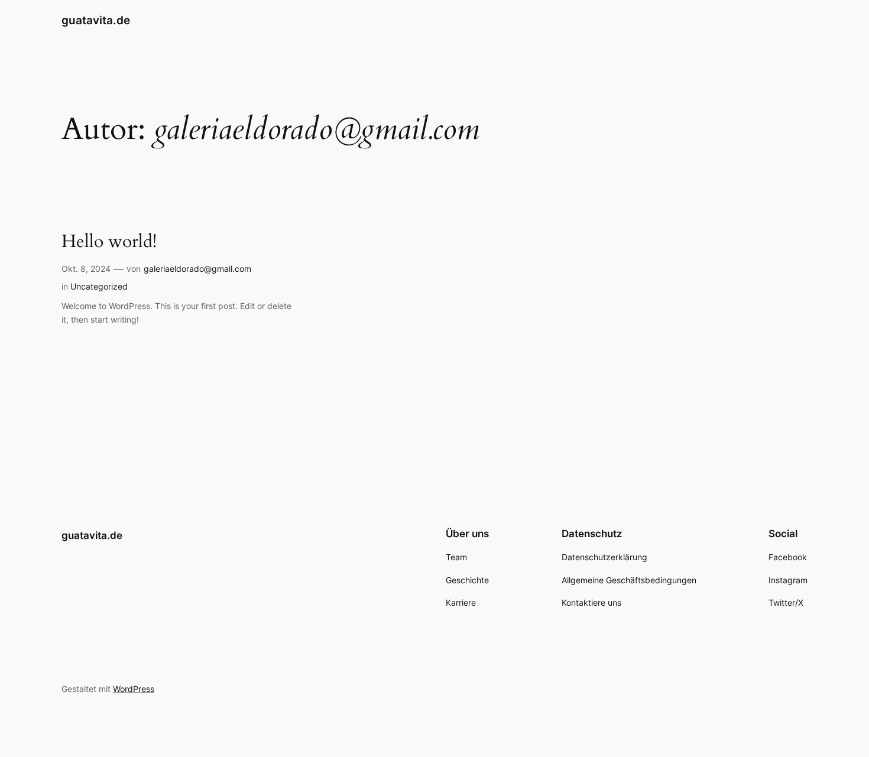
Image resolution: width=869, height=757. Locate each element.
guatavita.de (95, 20)
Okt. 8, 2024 (86, 269)
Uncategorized (99, 286)
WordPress (133, 689)
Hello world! (109, 242)
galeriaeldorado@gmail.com (197, 269)
